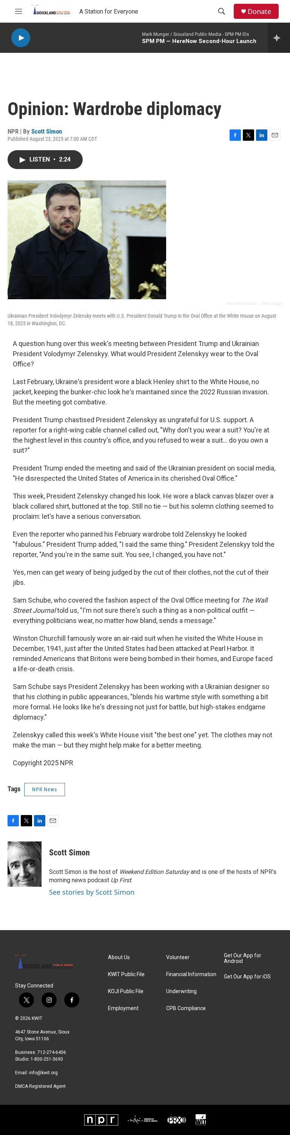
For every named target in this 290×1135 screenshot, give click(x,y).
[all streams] (279, 38)
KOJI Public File (125, 991)
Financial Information (191, 974)
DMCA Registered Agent (40, 1086)
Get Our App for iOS (247, 977)
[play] (21, 38)
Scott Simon (46, 131)
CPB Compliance (186, 1008)
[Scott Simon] (25, 864)
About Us (119, 957)
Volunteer (178, 957)
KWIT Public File (126, 974)
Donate (259, 11)
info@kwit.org (43, 1072)
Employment (123, 1008)
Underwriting (181, 991)
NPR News (44, 789)
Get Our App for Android (242, 958)
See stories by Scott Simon (91, 892)
